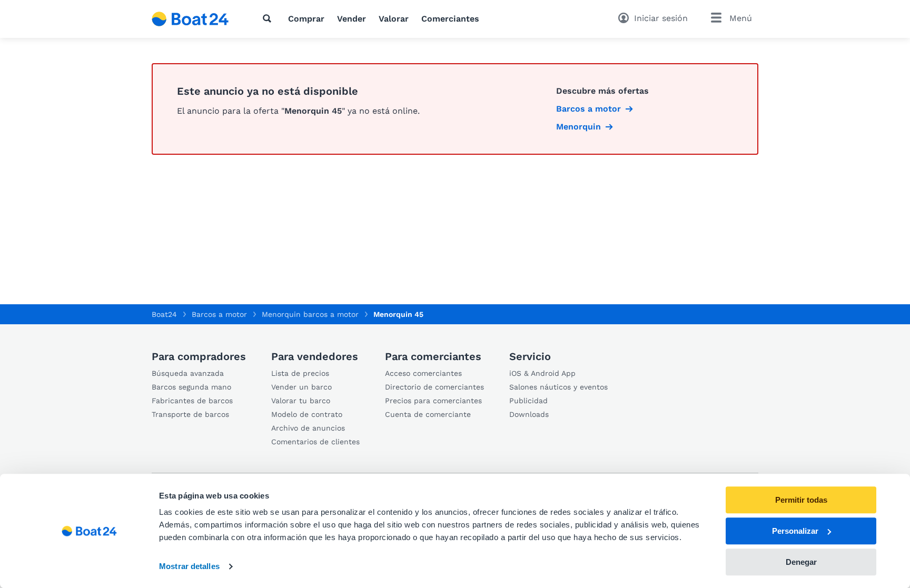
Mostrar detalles (189, 566)
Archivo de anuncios (308, 428)
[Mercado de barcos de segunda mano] (190, 19)
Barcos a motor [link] (588, 109)
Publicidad (528, 400)
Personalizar (795, 530)
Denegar (801, 561)
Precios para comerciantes (433, 400)
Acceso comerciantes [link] (423, 373)
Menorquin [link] (578, 127)
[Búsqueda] (269, 18)
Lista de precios (300, 373)
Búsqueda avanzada (188, 373)
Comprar (306, 19)
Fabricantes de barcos (192, 400)
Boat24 (164, 314)
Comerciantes (450, 19)
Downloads (529, 414)
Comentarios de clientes (315, 441)
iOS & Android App (542, 373)
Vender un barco (301, 387)
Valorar (394, 19)
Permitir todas (801, 499)
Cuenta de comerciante (428, 414)
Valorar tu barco (300, 400)
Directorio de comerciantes (434, 387)
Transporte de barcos (190, 414)
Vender (351, 19)
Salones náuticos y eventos (558, 387)
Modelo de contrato (306, 414)
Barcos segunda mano (191, 387)
